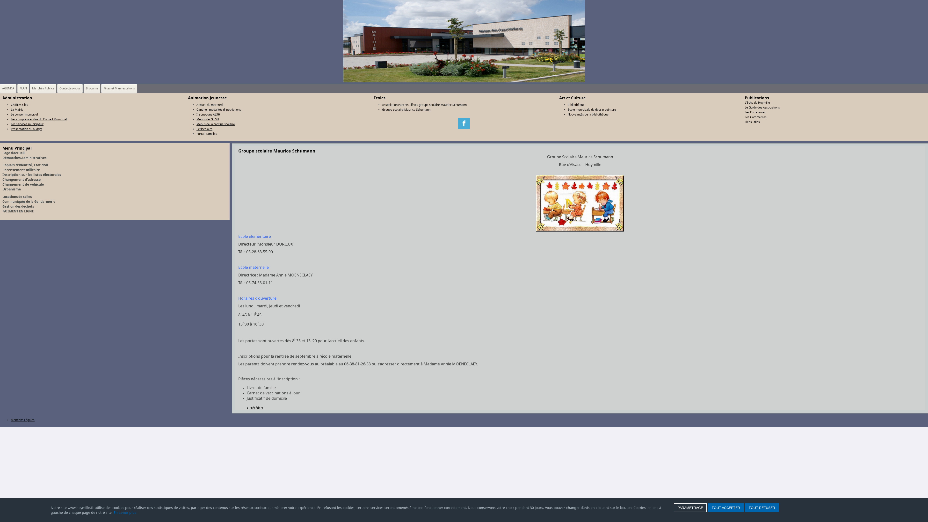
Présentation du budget (26, 129)
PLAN (23, 88)
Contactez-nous (69, 88)
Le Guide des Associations (762, 107)
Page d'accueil (13, 153)
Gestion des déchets (18, 206)
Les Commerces (756, 117)
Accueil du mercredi (209, 105)
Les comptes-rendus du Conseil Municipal (39, 119)
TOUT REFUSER (762, 508)
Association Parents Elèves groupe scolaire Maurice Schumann (424, 105)
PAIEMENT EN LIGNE (18, 211)
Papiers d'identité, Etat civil (25, 165)
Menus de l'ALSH (207, 119)
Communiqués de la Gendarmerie (28, 201)
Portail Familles (206, 134)
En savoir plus (125, 512)
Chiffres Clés (19, 105)
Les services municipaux (27, 124)
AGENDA (8, 88)
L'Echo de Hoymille (757, 103)
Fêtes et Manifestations (119, 88)
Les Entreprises (755, 112)
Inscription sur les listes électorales (31, 174)
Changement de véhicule (23, 184)
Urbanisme (11, 189)
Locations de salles (17, 197)
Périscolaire (204, 129)
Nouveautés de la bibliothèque (588, 114)
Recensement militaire (21, 169)
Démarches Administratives (24, 158)
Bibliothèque (576, 105)
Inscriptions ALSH (208, 114)
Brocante (92, 88)
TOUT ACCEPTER (726, 508)
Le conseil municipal (24, 114)
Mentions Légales (23, 420)
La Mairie (17, 110)
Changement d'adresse (21, 179)
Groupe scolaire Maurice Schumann (406, 110)
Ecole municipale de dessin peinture (592, 110)
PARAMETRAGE (690, 508)
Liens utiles (752, 122)
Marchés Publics (43, 88)
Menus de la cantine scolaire (215, 124)
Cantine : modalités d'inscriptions (218, 110)
